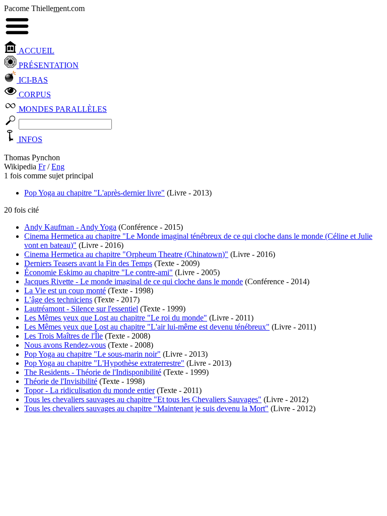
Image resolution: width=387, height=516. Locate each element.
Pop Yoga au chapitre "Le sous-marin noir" (92, 354)
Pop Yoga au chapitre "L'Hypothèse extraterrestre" (104, 363)
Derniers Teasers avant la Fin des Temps (88, 263)
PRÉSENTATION (48, 65)
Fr (41, 166)
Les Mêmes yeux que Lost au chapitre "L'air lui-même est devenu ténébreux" (147, 326)
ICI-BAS (32, 80)
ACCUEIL (35, 50)
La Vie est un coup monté (65, 290)
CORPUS (34, 94)
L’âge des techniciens (58, 299)
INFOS (29, 139)
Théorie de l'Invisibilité (60, 381)
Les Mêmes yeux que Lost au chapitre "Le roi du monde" (115, 317)
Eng (57, 166)
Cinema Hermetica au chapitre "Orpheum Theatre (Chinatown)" (126, 254)
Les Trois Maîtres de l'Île (63, 336)
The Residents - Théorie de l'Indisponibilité (92, 372)
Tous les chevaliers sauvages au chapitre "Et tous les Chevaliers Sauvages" (143, 399)
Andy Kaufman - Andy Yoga (70, 227)
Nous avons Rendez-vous (65, 345)
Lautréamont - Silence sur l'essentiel (81, 308)
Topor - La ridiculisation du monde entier (89, 390)
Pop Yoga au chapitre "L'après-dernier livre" (94, 192)
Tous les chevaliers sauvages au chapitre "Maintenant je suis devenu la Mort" (146, 408)
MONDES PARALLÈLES (62, 109)
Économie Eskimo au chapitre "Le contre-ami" (98, 272)
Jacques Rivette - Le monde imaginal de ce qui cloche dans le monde (133, 281)
